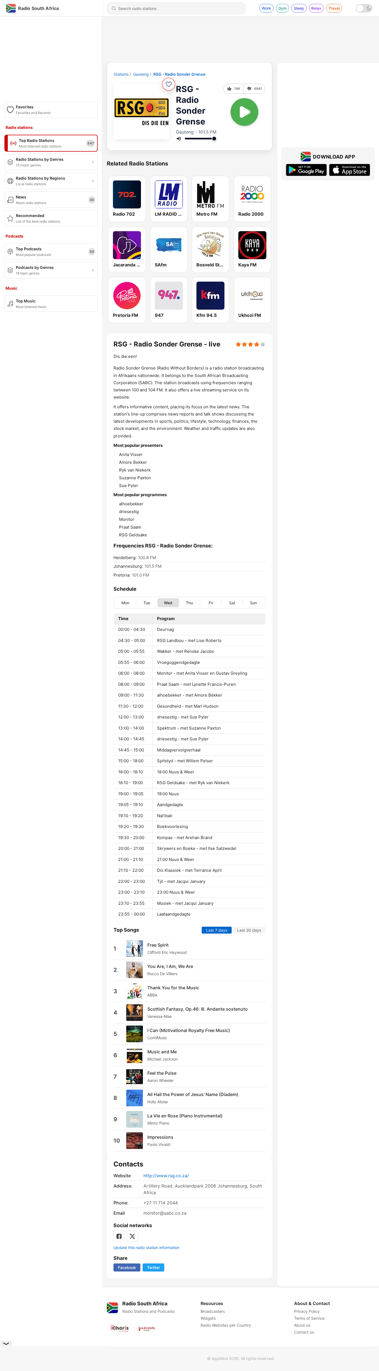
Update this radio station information (146, 1247)
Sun (253, 602)
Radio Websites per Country (226, 1325)
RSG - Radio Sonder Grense (179, 74)
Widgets (208, 1318)
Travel (334, 8)
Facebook (127, 1267)
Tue (146, 602)
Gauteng (141, 74)
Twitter (153, 1267)
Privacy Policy (307, 1311)
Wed (168, 602)
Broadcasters (213, 1311)
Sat (232, 602)
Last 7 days (216, 929)
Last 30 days (249, 929)
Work (266, 8)
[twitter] (132, 1236)
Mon (125, 602)
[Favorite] (168, 84)
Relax (316, 8)
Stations (121, 74)
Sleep (299, 8)
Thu (189, 602)
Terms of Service (309, 1318)
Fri (211, 602)
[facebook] (119, 1236)
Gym (282, 8)
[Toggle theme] (364, 8)
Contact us (304, 1332)
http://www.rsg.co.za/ (166, 1175)
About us (302, 1325)
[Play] (244, 112)
